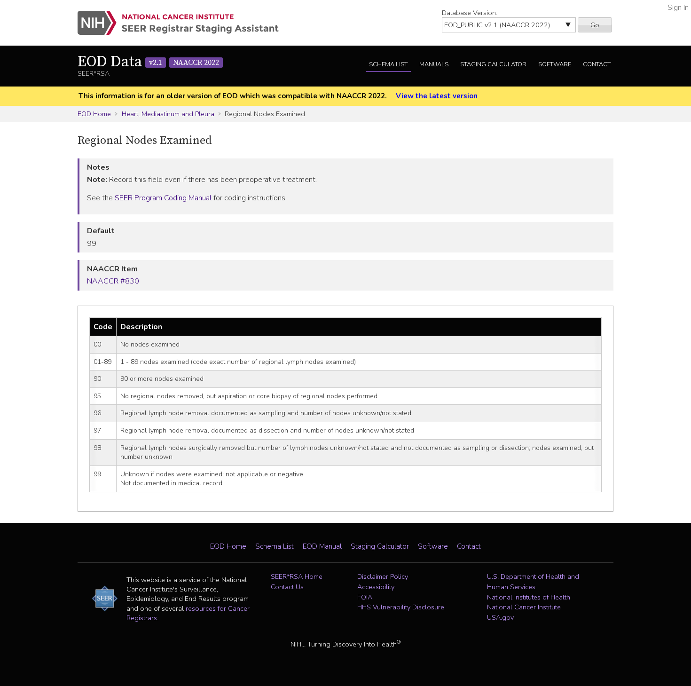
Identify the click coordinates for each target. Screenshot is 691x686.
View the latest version (437, 96)
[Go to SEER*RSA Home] (184, 23)
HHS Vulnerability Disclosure (400, 607)
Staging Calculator (493, 64)
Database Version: (469, 12)
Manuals (433, 64)
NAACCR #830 (113, 281)
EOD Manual (322, 546)
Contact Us (287, 586)
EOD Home (94, 113)
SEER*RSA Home (296, 576)
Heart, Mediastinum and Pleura (168, 113)
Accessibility (375, 586)
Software (554, 64)
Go (594, 25)
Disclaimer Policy (382, 576)
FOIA (364, 597)
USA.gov (500, 617)
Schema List (388, 64)
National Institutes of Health (528, 597)
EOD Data (148, 62)
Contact (597, 64)
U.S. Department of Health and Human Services (533, 581)
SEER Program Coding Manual (163, 198)
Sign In (678, 7)
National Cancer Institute (524, 607)
